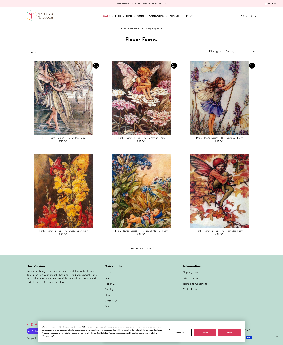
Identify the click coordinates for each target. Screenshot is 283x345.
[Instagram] (32, 324)
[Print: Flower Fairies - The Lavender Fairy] (219, 98)
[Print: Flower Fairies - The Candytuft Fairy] (141, 98)
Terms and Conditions (195, 284)
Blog (107, 295)
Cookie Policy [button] (102, 333)
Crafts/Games (157, 16)
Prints (129, 16)
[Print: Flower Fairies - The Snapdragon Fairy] (64, 191)
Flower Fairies (133, 29)
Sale (107, 306)
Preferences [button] (48, 336)
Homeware (175, 16)
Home (123, 29)
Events (190, 16)
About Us (110, 284)
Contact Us (111, 301)
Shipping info (190, 272)
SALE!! (107, 16)
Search (108, 278)
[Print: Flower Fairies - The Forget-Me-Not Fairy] (141, 191)
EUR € (271, 4)
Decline (205, 332)
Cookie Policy (190, 289)
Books (118, 16)
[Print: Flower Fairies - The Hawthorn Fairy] (219, 191)
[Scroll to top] (277, 337)
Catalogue (110, 289)
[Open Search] (242, 16)
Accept (229, 332)
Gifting (141, 16)
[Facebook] (28, 324)
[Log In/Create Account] (247, 16)
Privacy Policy (190, 278)
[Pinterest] (36, 324)
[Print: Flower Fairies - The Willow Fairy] (64, 98)
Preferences (180, 332)
